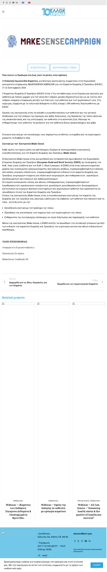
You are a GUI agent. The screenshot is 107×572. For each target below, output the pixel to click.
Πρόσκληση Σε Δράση (13, 253)
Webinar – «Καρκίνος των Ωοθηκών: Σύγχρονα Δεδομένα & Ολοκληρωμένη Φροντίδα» (18, 511)
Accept (96, 565)
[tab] (38, 67)
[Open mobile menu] (3, 11)
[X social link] (6, 2)
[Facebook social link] (3, 2)
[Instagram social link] (10, 2)
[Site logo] (53, 11)
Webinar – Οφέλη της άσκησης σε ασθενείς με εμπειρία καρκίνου (53, 508)
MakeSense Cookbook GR (15, 259)
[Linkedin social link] (16, 2)
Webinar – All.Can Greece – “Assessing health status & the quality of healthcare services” (88, 511)
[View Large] (32, 304)
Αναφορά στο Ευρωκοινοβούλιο (18, 247)
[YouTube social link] (13, 2)
